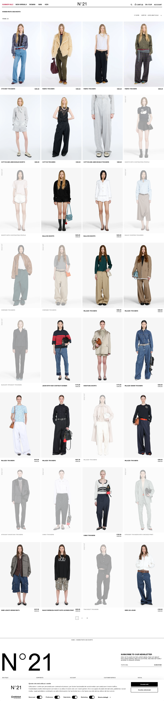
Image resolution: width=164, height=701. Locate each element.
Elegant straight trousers (11, 385)
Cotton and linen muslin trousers (96, 162)
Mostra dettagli (103, 697)
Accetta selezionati (144, 690)
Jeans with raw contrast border (54, 385)
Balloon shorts (48, 236)
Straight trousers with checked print (139, 534)
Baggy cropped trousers (134, 235)
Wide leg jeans (130, 610)
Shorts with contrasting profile (137, 162)
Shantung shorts (90, 385)
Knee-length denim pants (10, 610)
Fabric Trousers (48, 89)
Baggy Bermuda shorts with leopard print (58, 610)
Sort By (143, 15)
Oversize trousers (8, 310)
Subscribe (158, 665)
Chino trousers (48, 534)
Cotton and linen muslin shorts (13, 162)
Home (73, 640)
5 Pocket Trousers (8, 89)
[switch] (57, 697)
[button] (131, 4)
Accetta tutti (144, 684)
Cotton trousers (48, 162)
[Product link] (20, 56)
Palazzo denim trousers (134, 385)
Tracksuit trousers (91, 609)
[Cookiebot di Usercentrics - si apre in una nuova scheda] (16, 697)
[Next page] (86, 618)
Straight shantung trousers (12, 534)
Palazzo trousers (90, 311)
